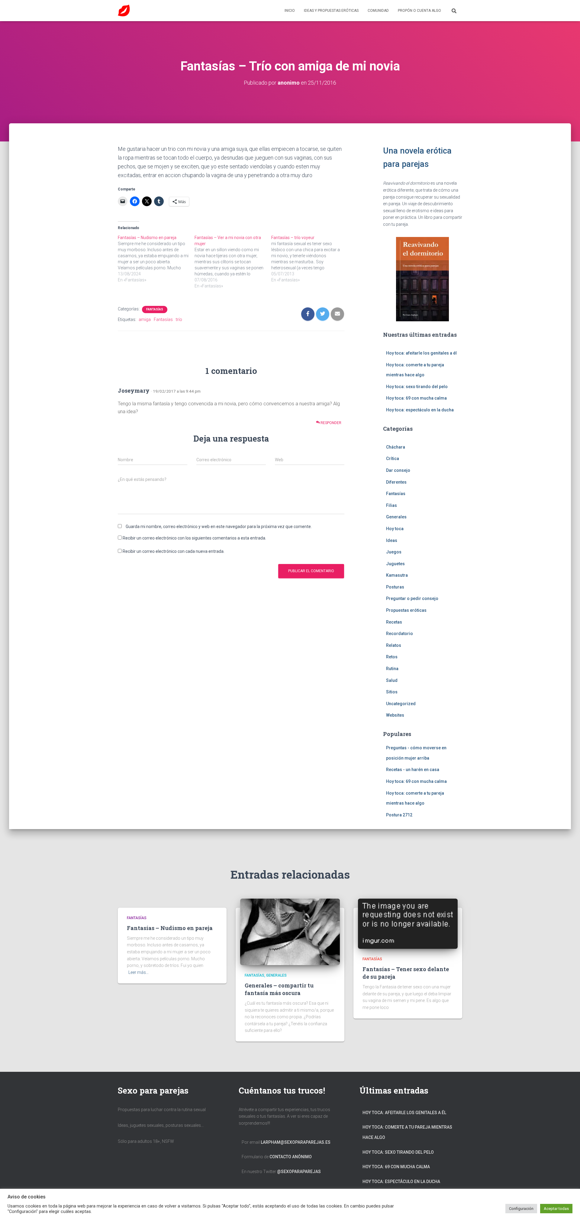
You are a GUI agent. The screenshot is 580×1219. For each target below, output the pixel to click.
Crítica (392, 458)
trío (179, 319)
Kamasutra (397, 575)
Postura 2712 (399, 814)
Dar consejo (398, 470)
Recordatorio (399, 633)
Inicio (290, 10)
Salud (392, 680)
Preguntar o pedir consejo (412, 598)
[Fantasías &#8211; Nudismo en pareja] (156, 259)
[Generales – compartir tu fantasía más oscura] (290, 931)
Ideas (391, 540)
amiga (145, 319)
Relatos (393, 645)
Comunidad (378, 10)
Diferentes (396, 482)
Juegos (393, 552)
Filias (391, 505)
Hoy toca (395, 528)
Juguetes (395, 563)
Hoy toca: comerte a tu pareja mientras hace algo (407, 1132)
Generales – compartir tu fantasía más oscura (279, 989)
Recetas (394, 622)
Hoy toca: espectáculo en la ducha (420, 409)
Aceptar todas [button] (556, 1208)
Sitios (392, 691)
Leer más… (138, 972)
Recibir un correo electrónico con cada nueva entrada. (173, 551)
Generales (396, 516)
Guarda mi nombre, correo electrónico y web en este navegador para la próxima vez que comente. (219, 526)
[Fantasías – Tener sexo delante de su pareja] (408, 923)
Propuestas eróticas (406, 610)
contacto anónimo (290, 1156)
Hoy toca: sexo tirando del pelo (417, 386)
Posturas (395, 587)
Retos (392, 656)
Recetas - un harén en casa (412, 769)
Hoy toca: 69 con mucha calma (416, 398)
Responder (330, 423)
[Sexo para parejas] (123, 11)
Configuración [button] (521, 1208)
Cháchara (395, 447)
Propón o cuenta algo (419, 10)
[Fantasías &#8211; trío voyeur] (309, 259)
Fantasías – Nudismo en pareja (170, 928)
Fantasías (154, 309)
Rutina (392, 668)
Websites (395, 715)
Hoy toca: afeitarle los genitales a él (421, 353)
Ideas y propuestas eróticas (331, 10)
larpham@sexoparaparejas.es (295, 1142)
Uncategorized (401, 703)
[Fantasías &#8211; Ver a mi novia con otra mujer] (233, 262)
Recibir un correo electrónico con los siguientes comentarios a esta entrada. (194, 538)
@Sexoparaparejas (299, 1171)
